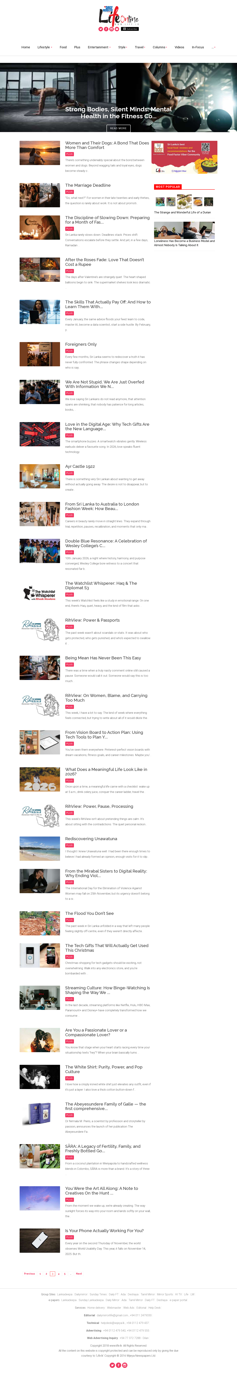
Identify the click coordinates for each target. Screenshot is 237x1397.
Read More (118, 128)
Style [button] (121, 47)
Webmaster (114, 1307)
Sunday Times (98, 1294)
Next (79, 1273)
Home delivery (96, 1307)
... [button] (213, 47)
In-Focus (198, 47)
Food (63, 47)
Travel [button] (139, 47)
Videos (179, 47)
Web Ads (128, 1307)
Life (186, 1294)
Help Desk (155, 1307)
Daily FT (113, 1294)
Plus (77, 47)
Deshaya (133, 1294)
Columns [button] (159, 47)
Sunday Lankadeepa (91, 1300)
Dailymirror (81, 1294)
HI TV (178, 1294)
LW (192, 1294)
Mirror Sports (165, 1294)
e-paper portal (178, 1300)
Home (26, 47)
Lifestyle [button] (44, 47)
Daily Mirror (113, 1300)
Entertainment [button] (98, 47)
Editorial (142, 1307)
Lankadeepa (64, 1294)
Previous (29, 1273)
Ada (123, 1294)
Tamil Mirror (148, 1294)
